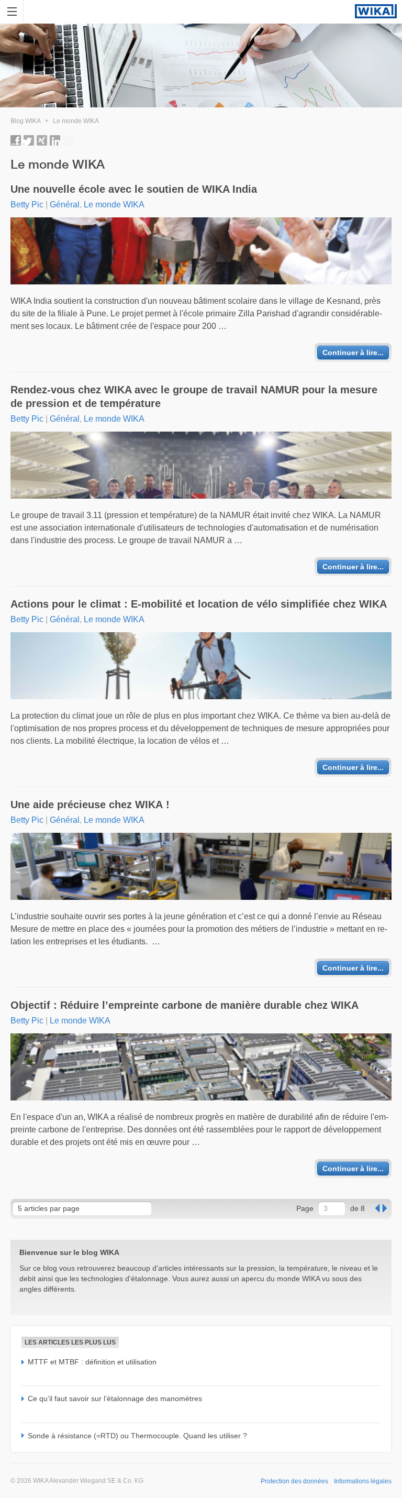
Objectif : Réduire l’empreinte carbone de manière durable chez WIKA (184, 1005)
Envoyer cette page (68, 140)
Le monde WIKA (76, 121)
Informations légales (363, 1481)
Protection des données (294, 1481)
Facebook (15, 140)
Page (305, 1208)
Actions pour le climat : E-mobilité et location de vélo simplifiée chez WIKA (198, 604)
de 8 (357, 1208)
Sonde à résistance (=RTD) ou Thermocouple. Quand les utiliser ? (137, 1435)
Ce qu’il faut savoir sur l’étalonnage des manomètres (115, 1398)
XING (42, 140)
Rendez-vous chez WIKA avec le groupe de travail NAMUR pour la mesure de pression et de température (193, 396)
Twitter (29, 140)
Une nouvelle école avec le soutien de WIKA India (133, 189)
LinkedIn (55, 140)
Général (65, 204)
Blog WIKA (25, 121)
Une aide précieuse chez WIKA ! (90, 804)
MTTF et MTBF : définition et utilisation (92, 1362)
